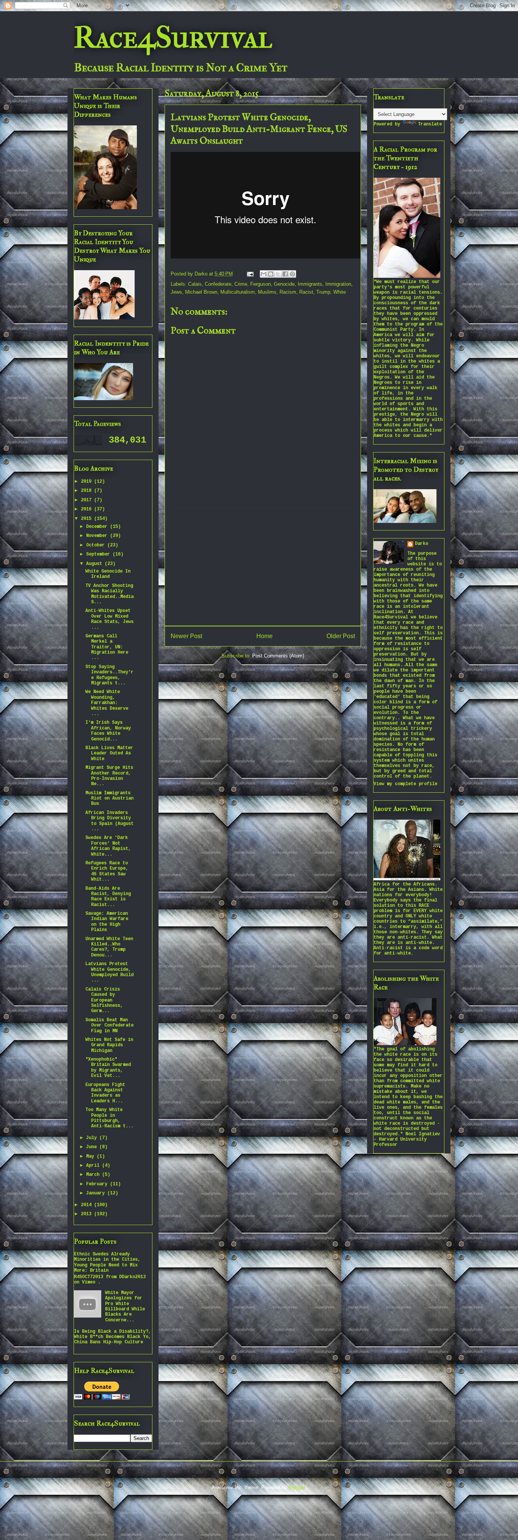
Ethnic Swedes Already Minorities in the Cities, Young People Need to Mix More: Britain (107, 1262)
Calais (195, 284)
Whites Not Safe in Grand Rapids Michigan (109, 1045)
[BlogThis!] (271, 274)
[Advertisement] (263, 567)
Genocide (284, 284)
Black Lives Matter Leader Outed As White (109, 753)
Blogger (297, 1487)
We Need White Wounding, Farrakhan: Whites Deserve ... (106, 703)
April (94, 1165)
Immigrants (310, 284)
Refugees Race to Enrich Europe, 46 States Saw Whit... (106, 871)
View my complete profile (405, 784)
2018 (87, 490)
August (95, 564)
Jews (176, 292)
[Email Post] (249, 274)
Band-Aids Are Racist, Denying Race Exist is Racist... (108, 897)
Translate (430, 124)
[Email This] (263, 274)
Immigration (338, 284)
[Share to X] (278, 274)
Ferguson (260, 284)
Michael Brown (201, 292)
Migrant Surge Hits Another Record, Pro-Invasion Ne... (109, 776)
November (98, 535)
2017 (87, 500)
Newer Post (186, 636)
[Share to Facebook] (285, 274)
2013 (87, 1214)
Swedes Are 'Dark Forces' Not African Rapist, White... (108, 846)
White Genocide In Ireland (107, 574)
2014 (87, 1205)
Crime (240, 284)
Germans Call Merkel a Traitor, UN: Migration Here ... (106, 647)
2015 (87, 518)
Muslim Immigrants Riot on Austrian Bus (109, 798)
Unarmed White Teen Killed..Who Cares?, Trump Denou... (109, 947)
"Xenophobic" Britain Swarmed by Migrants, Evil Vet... (108, 1067)
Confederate (218, 284)
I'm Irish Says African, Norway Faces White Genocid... (108, 731)
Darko (421, 543)
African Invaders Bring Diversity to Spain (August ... (109, 821)
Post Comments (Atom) (278, 656)
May (91, 1156)
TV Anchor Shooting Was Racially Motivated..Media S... (109, 594)
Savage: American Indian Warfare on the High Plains (106, 922)
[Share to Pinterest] (292, 274)
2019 (87, 481)
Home (264, 636)
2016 (87, 509)
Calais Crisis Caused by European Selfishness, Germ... (104, 1000)
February (98, 1184)
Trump (323, 292)
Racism (287, 292)
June (92, 1147)
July (92, 1138)
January (96, 1193)
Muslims (267, 292)
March (94, 1174)
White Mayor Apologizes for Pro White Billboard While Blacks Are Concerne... (125, 1306)
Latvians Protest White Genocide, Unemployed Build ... (109, 972)
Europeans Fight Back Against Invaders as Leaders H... (105, 1093)
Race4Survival (173, 37)
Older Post (340, 636)
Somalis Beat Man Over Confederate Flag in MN (109, 1025)
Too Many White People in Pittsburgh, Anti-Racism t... (109, 1118)
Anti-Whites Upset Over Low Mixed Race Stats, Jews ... (109, 619)
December (98, 526)
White (339, 292)
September (99, 554)
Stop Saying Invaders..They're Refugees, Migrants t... (109, 675)
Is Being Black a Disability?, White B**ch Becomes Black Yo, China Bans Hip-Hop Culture (112, 1337)
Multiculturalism (237, 292)
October (96, 545)
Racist (306, 292)
